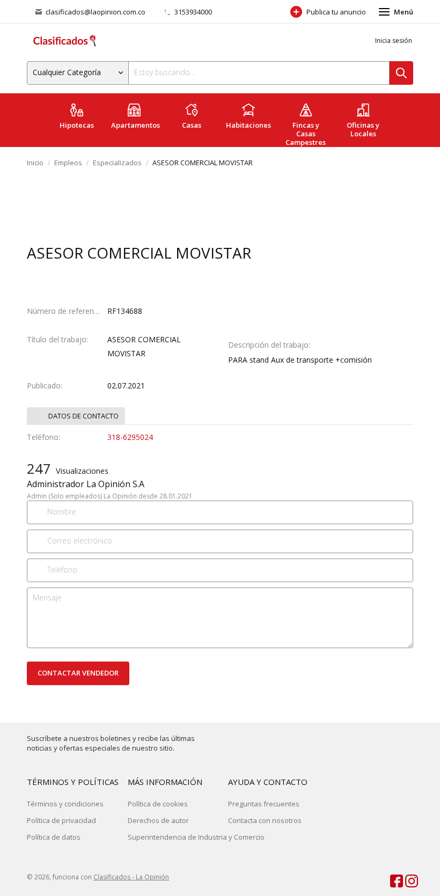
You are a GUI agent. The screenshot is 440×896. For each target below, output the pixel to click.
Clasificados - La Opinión (131, 877)
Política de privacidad (61, 820)
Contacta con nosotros (265, 820)
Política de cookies (158, 804)
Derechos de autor (158, 820)
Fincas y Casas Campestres (305, 133)
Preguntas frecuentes (263, 804)
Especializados (117, 162)
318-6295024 (130, 437)
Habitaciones (248, 125)
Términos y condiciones (65, 804)
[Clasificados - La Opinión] (64, 41)
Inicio (35, 162)
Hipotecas (77, 125)
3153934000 (192, 12)
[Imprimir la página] (382, 254)
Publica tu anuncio (336, 12)
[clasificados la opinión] (406, 878)
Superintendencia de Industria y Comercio (196, 837)
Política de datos (53, 837)
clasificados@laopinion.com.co (95, 12)
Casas (191, 125)
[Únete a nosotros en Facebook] (391, 878)
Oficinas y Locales (363, 129)
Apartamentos (135, 125)
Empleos (68, 162)
